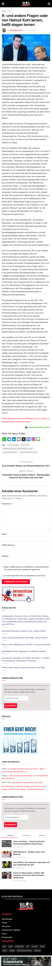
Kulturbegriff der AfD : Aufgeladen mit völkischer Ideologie (24, 651)
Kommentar (7, 503)
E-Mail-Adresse (9, 545)
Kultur (4, 933)
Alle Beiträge (7, 919)
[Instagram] (33, 439)
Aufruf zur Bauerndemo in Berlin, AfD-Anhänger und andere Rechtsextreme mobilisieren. (29, 875)
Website (5, 556)
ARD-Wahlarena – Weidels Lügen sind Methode (29, 853)
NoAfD (12, 950)
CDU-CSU (25, 445)
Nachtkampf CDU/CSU (28, 452)
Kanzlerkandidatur (10, 452)
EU (28, 946)
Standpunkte (7, 937)
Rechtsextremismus (24, 950)
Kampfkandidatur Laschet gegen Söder (18, 448)
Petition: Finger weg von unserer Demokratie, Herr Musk (23, 667)
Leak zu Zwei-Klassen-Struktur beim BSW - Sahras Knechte (25, 637)
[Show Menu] (3, 3)
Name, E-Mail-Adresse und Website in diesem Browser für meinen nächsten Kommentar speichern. (26, 568)
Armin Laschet (13, 445)
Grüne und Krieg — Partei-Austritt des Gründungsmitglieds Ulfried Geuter (29, 842)
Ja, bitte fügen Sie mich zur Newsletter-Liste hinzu (24, 575)
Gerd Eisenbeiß (8, 786)
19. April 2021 (31, 30)
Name (5, 534)
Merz (5, 950)
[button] (4, 961)
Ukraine (37, 950)
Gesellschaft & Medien (11, 930)
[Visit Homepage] (26, 3)
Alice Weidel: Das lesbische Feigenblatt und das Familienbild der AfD (31, 863)
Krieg (42, 946)
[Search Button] (49, 3)
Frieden (34, 946)
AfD (4, 946)
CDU (10, 946)
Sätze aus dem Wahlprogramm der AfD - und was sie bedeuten (26, 644)
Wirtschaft (6, 926)
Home (4, 11)
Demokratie (19, 946)
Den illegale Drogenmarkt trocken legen (27, 782)
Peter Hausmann (16, 30)
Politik (10, 11)
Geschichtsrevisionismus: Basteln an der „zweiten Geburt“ (24, 631)
